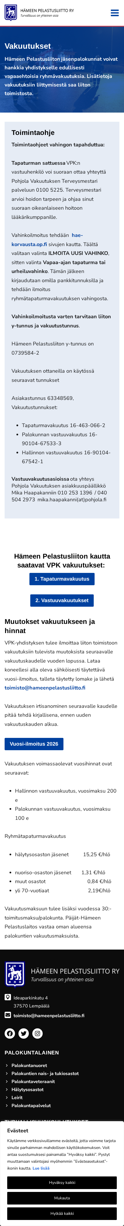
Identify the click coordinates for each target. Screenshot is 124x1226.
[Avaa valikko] (114, 12)
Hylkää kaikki (62, 1213)
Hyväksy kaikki (62, 1182)
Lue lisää (41, 1168)
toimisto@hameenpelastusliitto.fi (45, 687)
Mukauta (62, 1198)
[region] (62, 1173)
